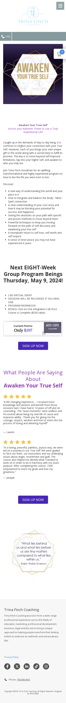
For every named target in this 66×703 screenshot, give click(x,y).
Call (8, 36)
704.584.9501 (23, 679)
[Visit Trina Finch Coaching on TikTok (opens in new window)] (36, 666)
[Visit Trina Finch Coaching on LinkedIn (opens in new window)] (27, 666)
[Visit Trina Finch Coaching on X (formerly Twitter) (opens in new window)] (17, 666)
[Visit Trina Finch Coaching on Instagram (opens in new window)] (46, 666)
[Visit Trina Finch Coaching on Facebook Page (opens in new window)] (7, 666)
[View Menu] (60, 6)
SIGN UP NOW (33, 346)
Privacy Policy (11, 657)
